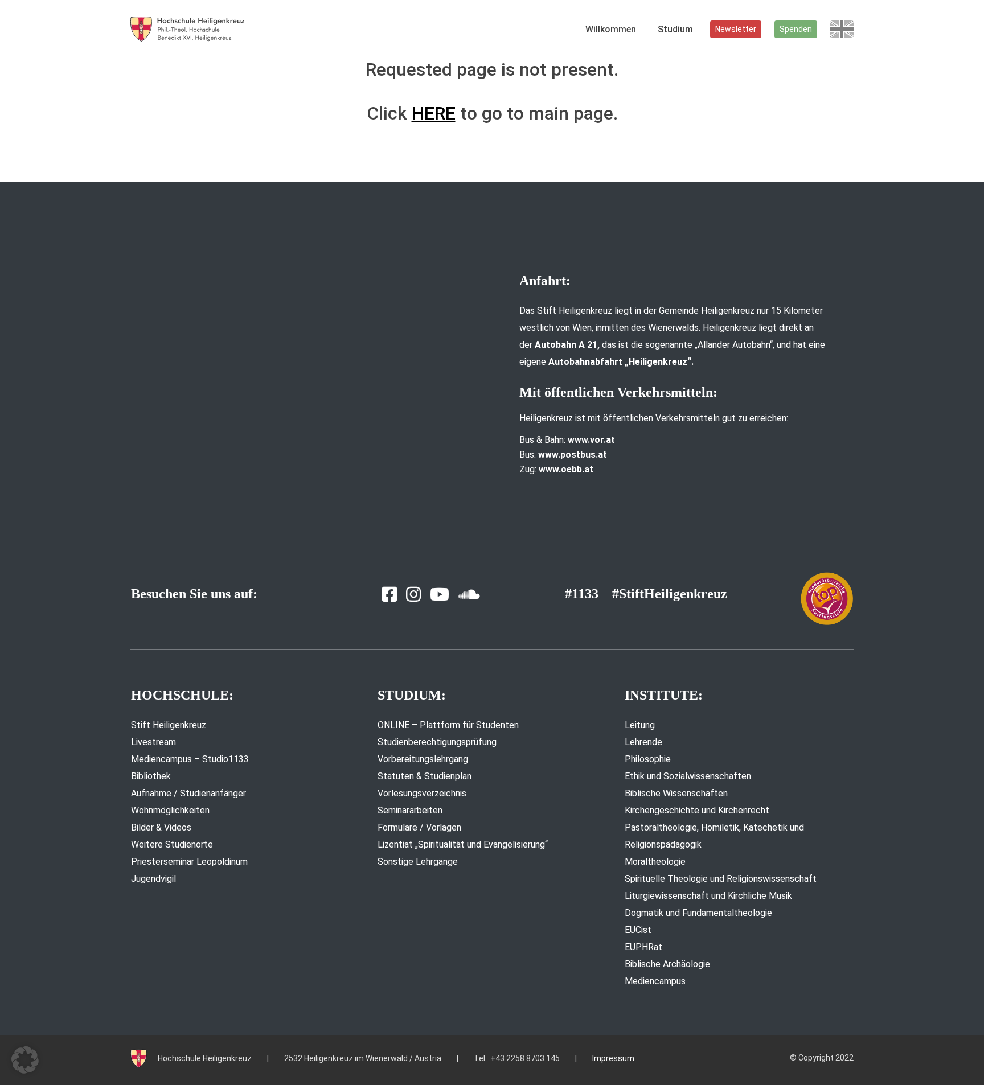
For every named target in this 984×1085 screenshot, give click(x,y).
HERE (434, 113)
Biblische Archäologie (667, 964)
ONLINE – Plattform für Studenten (448, 725)
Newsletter (735, 29)
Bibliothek (151, 776)
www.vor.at (591, 439)
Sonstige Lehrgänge (418, 861)
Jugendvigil (153, 878)
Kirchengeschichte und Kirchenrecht (697, 810)
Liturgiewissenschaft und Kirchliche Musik (708, 895)
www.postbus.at (572, 454)
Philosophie (648, 759)
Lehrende (643, 742)
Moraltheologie (655, 861)
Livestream (153, 742)
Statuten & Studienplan (425, 776)
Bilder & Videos (161, 827)
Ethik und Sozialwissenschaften (688, 776)
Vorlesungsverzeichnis (422, 793)
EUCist (638, 929)
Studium (675, 29)
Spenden (796, 29)
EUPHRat (643, 947)
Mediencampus (655, 981)
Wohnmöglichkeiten (170, 810)
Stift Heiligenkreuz (168, 725)
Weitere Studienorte (172, 844)
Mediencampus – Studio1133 (190, 759)
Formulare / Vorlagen (419, 827)
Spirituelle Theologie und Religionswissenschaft (721, 878)
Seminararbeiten (410, 810)
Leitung (640, 725)
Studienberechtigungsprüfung (437, 742)
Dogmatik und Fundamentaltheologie (698, 912)
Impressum (613, 1058)
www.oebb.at (566, 469)
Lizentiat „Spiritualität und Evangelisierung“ (463, 844)
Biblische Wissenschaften (676, 793)
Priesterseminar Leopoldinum (189, 861)
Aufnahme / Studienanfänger (188, 793)
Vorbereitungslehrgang (423, 759)
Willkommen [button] (610, 29)
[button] (25, 1060)
